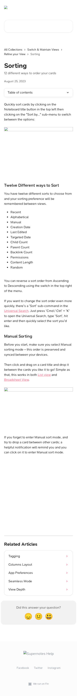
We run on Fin (41, 683)
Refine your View (14, 54)
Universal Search (16, 311)
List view (44, 375)
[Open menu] (69, 7)
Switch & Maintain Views (43, 49)
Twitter (38, 668)
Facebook (23, 668)
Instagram (54, 668)
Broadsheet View (16, 380)
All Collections (13, 49)
